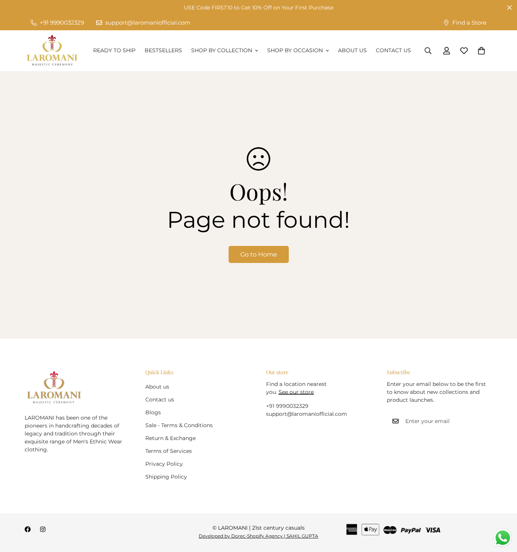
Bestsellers (163, 50)
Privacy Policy (164, 463)
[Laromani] (52, 50)
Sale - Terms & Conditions (179, 425)
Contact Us (393, 50)
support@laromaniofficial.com (306, 414)
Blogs (153, 412)
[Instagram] (43, 529)
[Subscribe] (484, 421)
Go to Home (258, 254)
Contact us (159, 399)
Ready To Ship (114, 50)
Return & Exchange (170, 438)
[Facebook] (28, 529)
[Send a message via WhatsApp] (502, 537)
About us (157, 386)
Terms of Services (168, 451)
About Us (352, 50)
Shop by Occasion (295, 50)
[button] (481, 50)
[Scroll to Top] (502, 510)
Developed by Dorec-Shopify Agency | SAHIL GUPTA (258, 536)
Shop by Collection (221, 50)
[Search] (428, 50)
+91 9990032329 (287, 406)
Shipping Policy (166, 476)
